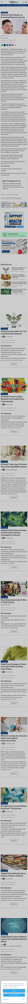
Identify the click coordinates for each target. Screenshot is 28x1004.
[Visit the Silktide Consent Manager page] (23, 999)
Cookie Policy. (15, 986)
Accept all (14, 990)
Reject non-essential (14, 995)
